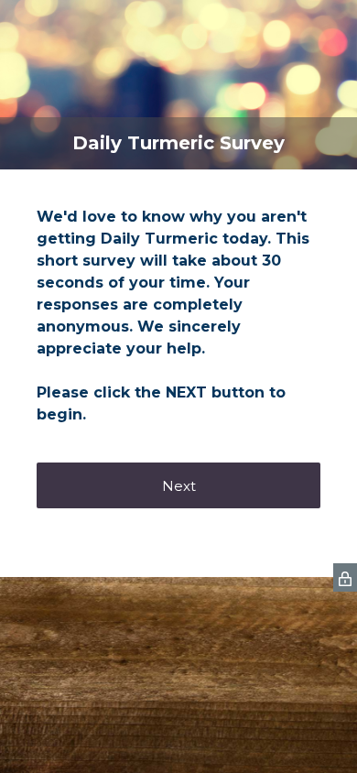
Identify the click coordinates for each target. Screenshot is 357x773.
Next (179, 486)
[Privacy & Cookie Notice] (345, 577)
